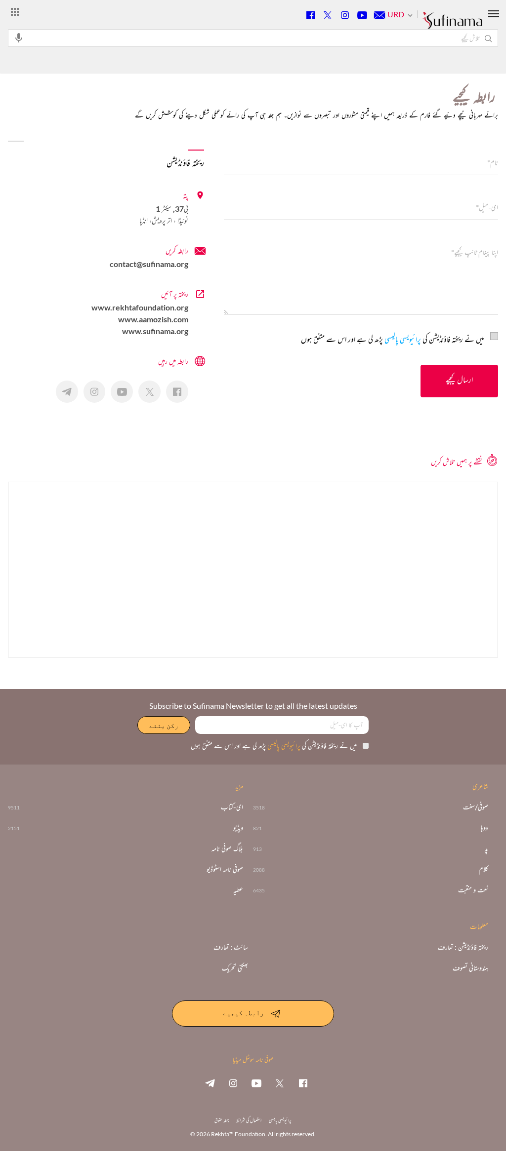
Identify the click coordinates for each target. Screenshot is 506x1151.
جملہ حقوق (221, 1120)
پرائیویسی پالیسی (402, 339)
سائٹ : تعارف (230, 947)
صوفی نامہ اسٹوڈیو (225, 869)
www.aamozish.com (153, 319)
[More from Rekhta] (15, 11)
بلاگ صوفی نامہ (227, 848)
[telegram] (210, 1083)
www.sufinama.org (155, 331)
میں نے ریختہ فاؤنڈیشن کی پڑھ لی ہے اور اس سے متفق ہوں (392, 339)
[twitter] (280, 1083)
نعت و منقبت (473, 890)
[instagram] (233, 1083)
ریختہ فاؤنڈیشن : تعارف (463, 947)
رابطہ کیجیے (243, 1012)
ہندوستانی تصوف (470, 968)
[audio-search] (19, 37)
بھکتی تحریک (235, 968)
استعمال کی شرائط (248, 1120)
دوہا (484, 828)
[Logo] (452, 25)
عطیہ (238, 890)
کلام (483, 869)
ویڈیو (238, 828)
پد (486, 848)
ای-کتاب (232, 807)
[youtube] (256, 1083)
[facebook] (303, 1083)
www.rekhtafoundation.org (139, 307)
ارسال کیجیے (459, 379)
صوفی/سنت (475, 807)
